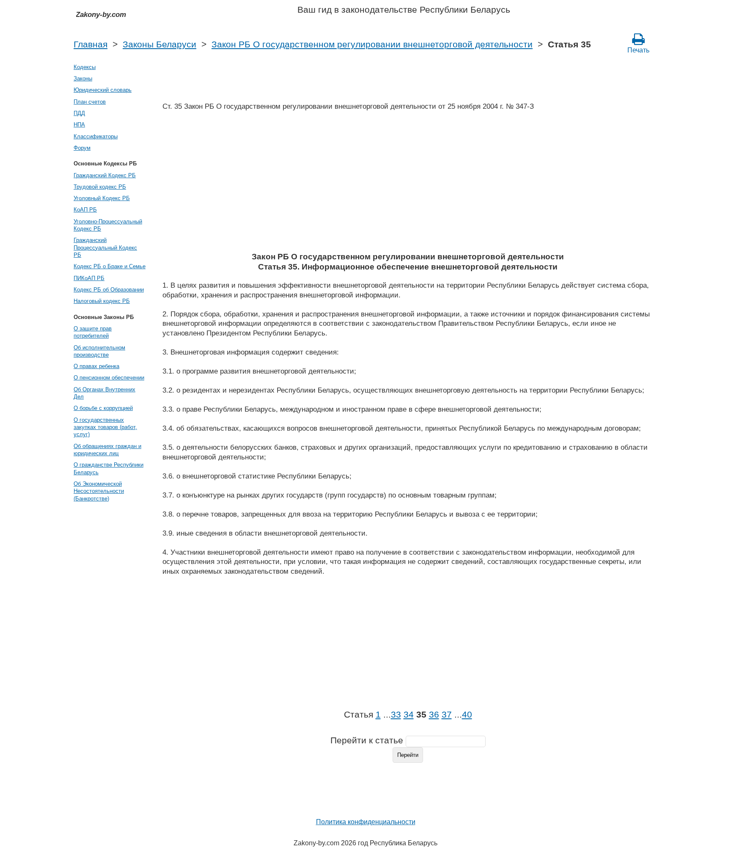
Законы (83, 78)
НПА (79, 124)
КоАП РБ (85, 209)
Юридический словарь (103, 90)
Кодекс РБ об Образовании (109, 289)
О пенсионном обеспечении (109, 377)
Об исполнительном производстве (99, 351)
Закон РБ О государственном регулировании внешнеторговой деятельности (372, 44)
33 (396, 715)
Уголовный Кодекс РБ (102, 198)
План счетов (90, 102)
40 (467, 715)
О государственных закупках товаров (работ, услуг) (105, 427)
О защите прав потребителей (93, 332)
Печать (638, 50)
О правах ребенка (96, 366)
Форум (82, 148)
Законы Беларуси (159, 44)
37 (447, 715)
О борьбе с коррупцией (103, 408)
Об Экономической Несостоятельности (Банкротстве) (99, 491)
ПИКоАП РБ (89, 278)
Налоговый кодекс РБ (102, 301)
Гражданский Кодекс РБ (105, 175)
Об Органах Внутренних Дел (104, 393)
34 (409, 715)
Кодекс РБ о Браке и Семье (110, 266)
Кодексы (85, 67)
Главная (90, 44)
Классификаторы (96, 136)
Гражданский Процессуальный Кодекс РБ (105, 247)
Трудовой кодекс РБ (100, 187)
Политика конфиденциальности (365, 821)
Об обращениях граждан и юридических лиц (107, 449)
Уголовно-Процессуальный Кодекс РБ (108, 225)
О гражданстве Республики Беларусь (108, 468)
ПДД (79, 113)
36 (434, 715)
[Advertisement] (407, 184)
